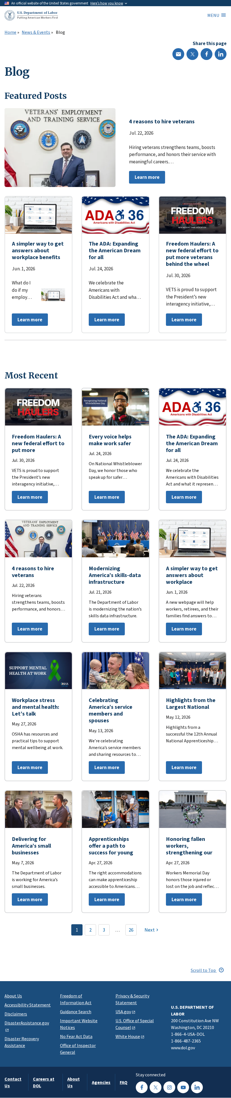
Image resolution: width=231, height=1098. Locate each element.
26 (131, 930)
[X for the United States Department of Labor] (155, 1087)
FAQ (123, 1082)
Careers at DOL (43, 1082)
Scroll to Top (204, 970)
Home (10, 32)
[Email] (178, 54)
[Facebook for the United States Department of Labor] (142, 1087)
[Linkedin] (220, 54)
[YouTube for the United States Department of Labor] (183, 1087)
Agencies (101, 1082)
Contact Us (13, 1082)
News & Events (36, 32)
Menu (213, 15)
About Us (13, 996)
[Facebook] (206, 54)
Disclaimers (16, 1014)
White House (127, 1036)
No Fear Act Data (76, 1036)
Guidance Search (75, 1011)
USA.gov (123, 1011)
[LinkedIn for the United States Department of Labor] (197, 1087)
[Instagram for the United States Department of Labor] (169, 1087)
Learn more (144, 178)
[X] (192, 54)
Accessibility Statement (28, 1005)
